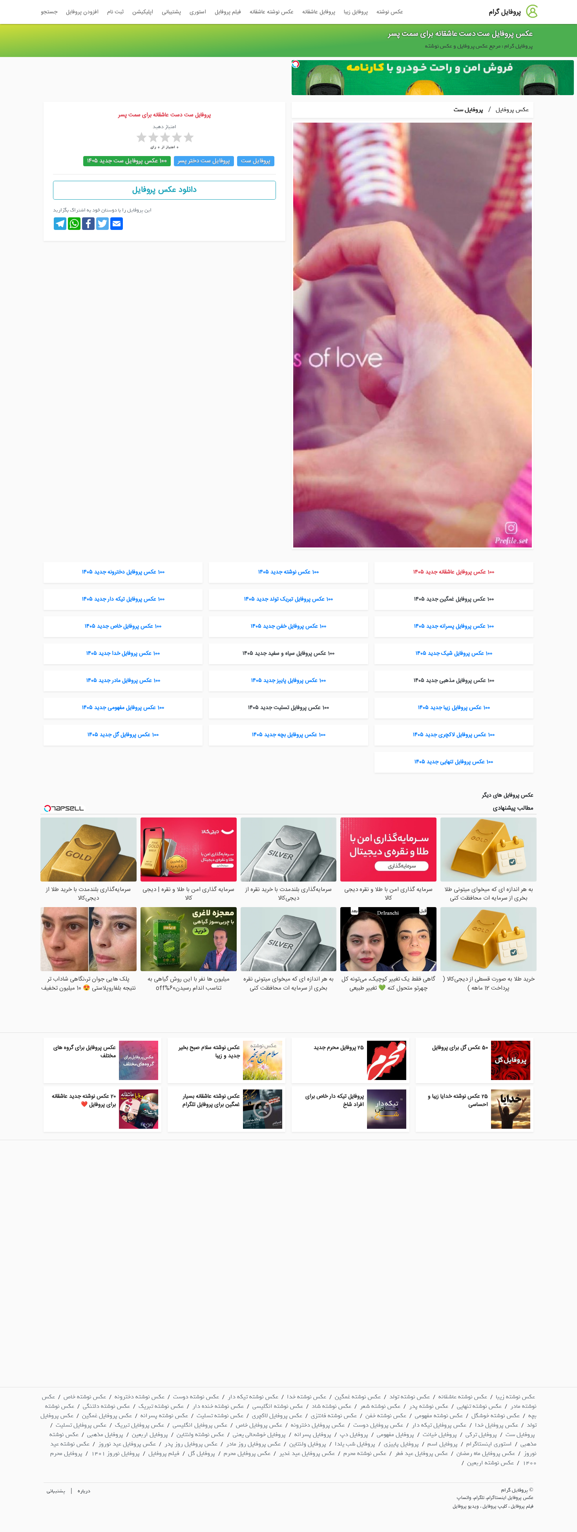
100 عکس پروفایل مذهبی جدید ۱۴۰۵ (454, 680)
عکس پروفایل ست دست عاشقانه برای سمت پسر (460, 34)
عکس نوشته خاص (85, 1397)
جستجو (49, 12)
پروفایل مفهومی (395, 1434)
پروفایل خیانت (440, 1434)
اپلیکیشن (142, 12)
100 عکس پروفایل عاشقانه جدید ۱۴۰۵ (453, 572)
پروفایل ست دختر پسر (204, 161)
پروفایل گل (201, 1453)
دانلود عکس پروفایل (164, 190)
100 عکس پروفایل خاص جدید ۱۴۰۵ (123, 626)
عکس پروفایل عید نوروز (127, 1444)
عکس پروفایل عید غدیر (307, 1453)
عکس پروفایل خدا (496, 1425)
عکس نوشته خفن (385, 1415)
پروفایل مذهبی (105, 1434)
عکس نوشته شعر (380, 1406)
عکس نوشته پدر (428, 1406)
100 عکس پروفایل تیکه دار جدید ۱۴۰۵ (123, 599)
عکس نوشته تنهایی (479, 1406)
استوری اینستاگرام (489, 1444)
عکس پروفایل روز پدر (190, 1444)
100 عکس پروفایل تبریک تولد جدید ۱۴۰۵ (288, 599)
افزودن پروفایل (82, 12)
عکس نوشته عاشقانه (272, 12)
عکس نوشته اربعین (490, 1463)
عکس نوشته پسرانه (164, 1415)
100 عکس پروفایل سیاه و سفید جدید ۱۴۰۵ (288, 653)
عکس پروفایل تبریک (139, 1425)
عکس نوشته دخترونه (139, 1397)
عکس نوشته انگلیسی (277, 1406)
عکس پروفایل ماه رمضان (485, 1453)
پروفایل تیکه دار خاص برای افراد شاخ (334, 1101)
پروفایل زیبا (356, 12)
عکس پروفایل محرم (247, 1453)
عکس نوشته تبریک (161, 1406)
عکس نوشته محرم (364, 1453)
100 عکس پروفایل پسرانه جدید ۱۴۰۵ (454, 626)
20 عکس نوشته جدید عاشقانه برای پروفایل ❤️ (84, 1101)
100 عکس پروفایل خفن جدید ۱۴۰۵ (288, 626)
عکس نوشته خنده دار (218, 1406)
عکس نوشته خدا (306, 1397)
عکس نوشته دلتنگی (106, 1406)
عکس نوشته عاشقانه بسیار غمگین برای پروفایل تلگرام (211, 1101)
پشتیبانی (171, 12)
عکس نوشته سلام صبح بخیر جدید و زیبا (209, 1052)
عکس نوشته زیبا (515, 1397)
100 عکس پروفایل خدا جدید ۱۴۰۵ (123, 653)
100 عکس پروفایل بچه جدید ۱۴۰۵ (288, 735)
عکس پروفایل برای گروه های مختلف (84, 1052)
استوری (198, 12)
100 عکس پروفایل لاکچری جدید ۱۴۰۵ (454, 735)
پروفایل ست (468, 109)
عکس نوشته (389, 12)
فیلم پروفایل (228, 12)
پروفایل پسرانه (312, 1434)
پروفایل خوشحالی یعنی (259, 1434)
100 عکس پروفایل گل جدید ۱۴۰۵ (123, 735)
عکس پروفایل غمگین (107, 1415)
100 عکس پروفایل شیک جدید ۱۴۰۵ (454, 653)
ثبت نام (115, 12)
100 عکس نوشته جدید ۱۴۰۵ (288, 572)
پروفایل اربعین (150, 1434)
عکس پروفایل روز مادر (253, 1444)
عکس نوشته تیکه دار (253, 1397)
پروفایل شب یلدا (355, 1444)
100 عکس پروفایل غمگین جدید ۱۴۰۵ (454, 599)
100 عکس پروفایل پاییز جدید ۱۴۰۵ (288, 680)
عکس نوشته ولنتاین (200, 1434)
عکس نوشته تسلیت (220, 1415)
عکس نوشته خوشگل (495, 1415)
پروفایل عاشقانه (318, 12)
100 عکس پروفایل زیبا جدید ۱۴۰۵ (454, 708)
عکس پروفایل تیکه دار (439, 1425)
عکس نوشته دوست (196, 1397)
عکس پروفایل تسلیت (81, 1425)
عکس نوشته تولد (409, 1397)
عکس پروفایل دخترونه (318, 1425)
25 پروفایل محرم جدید (339, 1048)
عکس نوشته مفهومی (439, 1415)
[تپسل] (295, 64)
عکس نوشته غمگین (358, 1397)
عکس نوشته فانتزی (334, 1415)
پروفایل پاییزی (401, 1444)
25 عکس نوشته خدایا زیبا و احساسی (458, 1101)
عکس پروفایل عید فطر (421, 1453)
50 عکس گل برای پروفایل (460, 1048)
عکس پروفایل (511, 109)
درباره (84, 1491)
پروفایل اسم (442, 1444)
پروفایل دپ (354, 1434)
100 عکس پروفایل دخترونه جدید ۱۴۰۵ (123, 572)
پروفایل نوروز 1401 (115, 1453)
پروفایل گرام (505, 12)
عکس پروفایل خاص (259, 1425)
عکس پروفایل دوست (378, 1425)
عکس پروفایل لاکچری (277, 1415)
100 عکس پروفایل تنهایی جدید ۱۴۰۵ (453, 762)
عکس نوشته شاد (331, 1406)
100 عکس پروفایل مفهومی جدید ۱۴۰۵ (123, 708)
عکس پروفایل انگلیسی (200, 1425)
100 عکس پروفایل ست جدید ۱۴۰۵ (127, 161)
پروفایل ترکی (481, 1434)
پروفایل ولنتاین (307, 1444)
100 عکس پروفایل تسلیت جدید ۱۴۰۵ (288, 708)
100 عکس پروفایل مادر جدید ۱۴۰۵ (123, 680)
